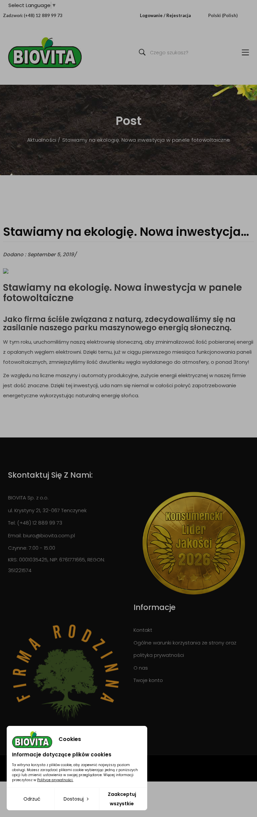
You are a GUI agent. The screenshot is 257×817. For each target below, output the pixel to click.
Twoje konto (148, 680)
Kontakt (143, 629)
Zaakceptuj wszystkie (122, 799)
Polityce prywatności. (55, 779)
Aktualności (42, 139)
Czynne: (17, 547)
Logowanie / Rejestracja (165, 15)
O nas (141, 667)
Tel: (12, 522)
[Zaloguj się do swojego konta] (138, 15)
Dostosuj (74, 799)
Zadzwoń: (13, 15)
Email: (15, 535)
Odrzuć (31, 799)
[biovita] (45, 52)
